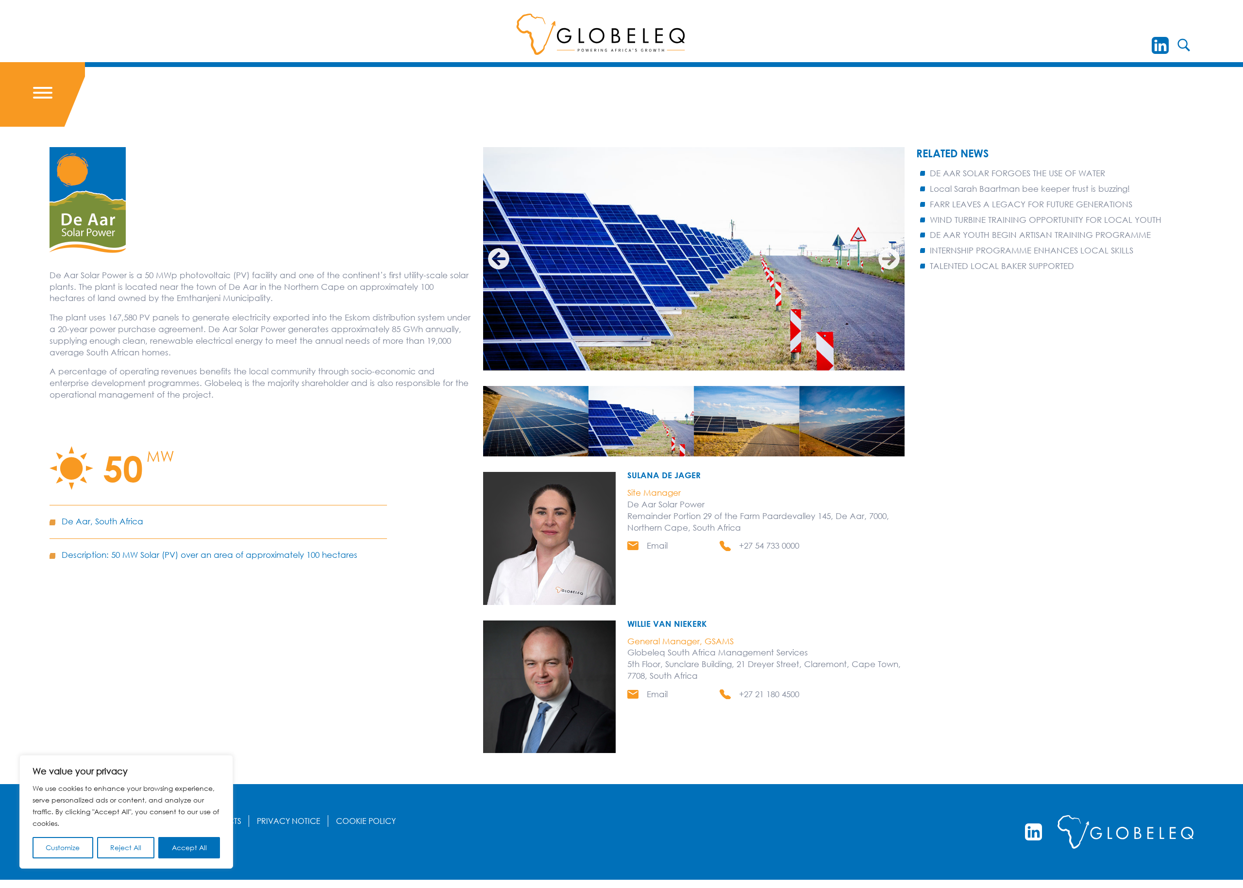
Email (657, 545)
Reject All (125, 847)
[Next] (889, 258)
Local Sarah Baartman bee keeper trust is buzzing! (1030, 189)
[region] (126, 812)
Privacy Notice (288, 821)
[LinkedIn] (1160, 45)
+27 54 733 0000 (769, 545)
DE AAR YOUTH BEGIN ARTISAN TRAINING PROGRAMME (1040, 235)
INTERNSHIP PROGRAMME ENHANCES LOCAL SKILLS (1031, 250)
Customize (63, 847)
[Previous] (498, 258)
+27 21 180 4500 (769, 694)
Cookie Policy (366, 821)
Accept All (189, 847)
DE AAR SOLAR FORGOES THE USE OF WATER (1017, 173)
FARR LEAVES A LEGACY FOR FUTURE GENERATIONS (1031, 204)
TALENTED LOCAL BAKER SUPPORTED (1002, 266)
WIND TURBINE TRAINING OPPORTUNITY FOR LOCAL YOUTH (1045, 220)
